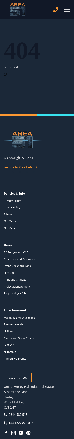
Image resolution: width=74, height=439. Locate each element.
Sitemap (9, 214)
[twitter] (13, 172)
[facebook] (6, 172)
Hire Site (9, 273)
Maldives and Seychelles (19, 317)
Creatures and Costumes (19, 259)
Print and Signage (15, 279)
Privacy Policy (12, 200)
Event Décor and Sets (17, 266)
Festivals (9, 345)
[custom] (28, 433)
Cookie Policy (12, 207)
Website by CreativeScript (20, 167)
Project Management (17, 286)
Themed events (13, 324)
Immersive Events (15, 358)
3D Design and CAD (16, 252)
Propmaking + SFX (15, 293)
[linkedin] (27, 172)
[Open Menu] (67, 9)
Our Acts (9, 228)
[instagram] (20, 172)
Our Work (10, 221)
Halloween (10, 331)
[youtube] (33, 172)
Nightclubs (11, 352)
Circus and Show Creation (20, 338)
